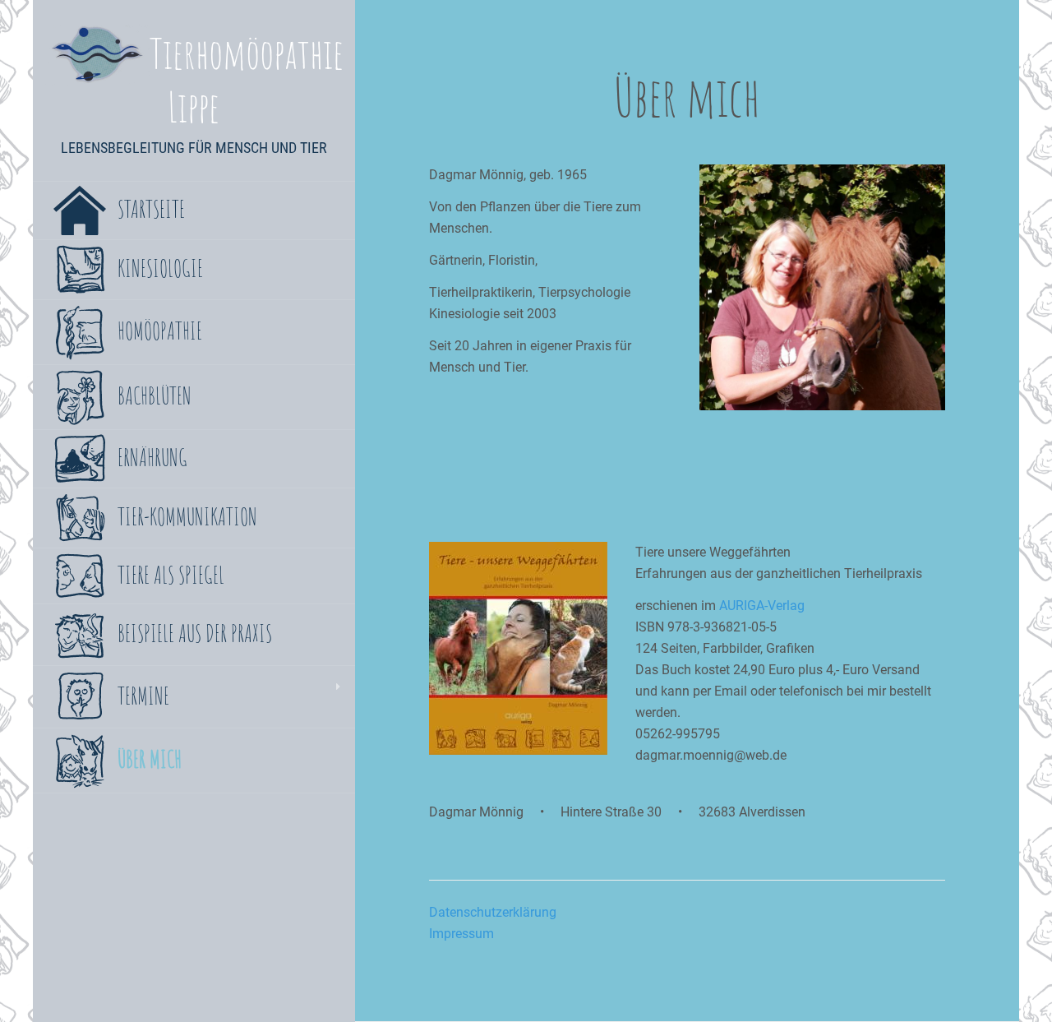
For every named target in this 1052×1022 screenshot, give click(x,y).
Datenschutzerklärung (492, 912)
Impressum (461, 933)
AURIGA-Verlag (762, 605)
